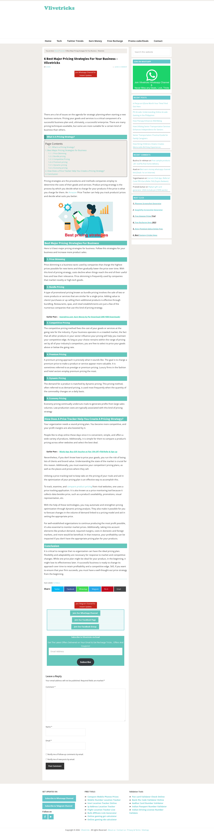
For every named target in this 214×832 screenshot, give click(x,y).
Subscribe (85, 662)
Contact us (121, 830)
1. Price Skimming (58, 153)
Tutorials (56, 583)
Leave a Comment (121, 67)
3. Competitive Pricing (60, 159)
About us (111, 830)
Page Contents (54, 143)
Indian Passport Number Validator (149, 806)
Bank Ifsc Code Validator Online (148, 800)
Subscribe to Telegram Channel (58, 806)
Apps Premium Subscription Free (149, 229)
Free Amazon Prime (143, 216)
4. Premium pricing (59, 162)
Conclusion (52, 174)
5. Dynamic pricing (59, 165)
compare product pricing (79, 486)
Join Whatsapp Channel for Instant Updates (85, 73)
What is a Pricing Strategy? (63, 147)
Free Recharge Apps (143, 222)
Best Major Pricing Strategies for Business (67, 150)
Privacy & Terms (134, 830)
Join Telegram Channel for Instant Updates (85, 605)
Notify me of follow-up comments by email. (65, 754)
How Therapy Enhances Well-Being (147, 121)
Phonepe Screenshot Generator (148, 203)
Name (49, 727)
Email (49, 740)
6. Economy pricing (59, 168)
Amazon (73, 192)
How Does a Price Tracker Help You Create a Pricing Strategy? (76, 171)
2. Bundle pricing (58, 156)
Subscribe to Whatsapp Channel (59, 798)
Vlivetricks (59, 7)
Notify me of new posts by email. (61, 759)
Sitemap (145, 830)
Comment (51, 687)
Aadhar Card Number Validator (147, 803)
